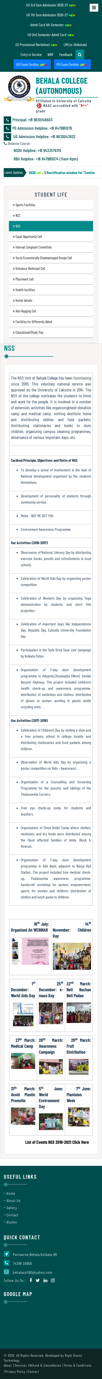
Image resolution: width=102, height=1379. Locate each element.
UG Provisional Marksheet (33, 44)
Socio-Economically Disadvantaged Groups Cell (44, 258)
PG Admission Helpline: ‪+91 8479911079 (42, 128)
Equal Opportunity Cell (29, 236)
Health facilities (25, 290)
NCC (18, 215)
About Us (13, 1200)
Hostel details (24, 300)
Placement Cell (25, 279)
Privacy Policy (15, 1371)
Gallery (11, 1207)
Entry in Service (31, 54)
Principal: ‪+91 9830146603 (32, 119)
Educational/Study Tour (30, 332)
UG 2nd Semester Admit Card (47, 34)
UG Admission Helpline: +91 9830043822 (43, 136)
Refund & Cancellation (45, 1365)
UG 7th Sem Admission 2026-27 (47, 14)
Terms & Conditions (78, 1365)
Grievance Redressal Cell (30, 268)
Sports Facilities (25, 205)
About (8, 1365)
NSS (18, 226)
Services (21, 1365)
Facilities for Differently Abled (34, 322)
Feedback (65, 54)
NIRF (50, 54)
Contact (12, 1214)
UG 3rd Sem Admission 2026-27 (47, 4)
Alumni (11, 1222)
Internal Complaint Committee (34, 247)
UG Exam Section (28, 64)
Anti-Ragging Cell (26, 311)
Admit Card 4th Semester (47, 24)
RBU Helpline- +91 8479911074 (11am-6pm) (46, 158)
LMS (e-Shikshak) (75, 44)
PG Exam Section (68, 64)
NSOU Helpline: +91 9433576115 (37, 150)
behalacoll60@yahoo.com (32, 1272)
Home (10, 1193)
